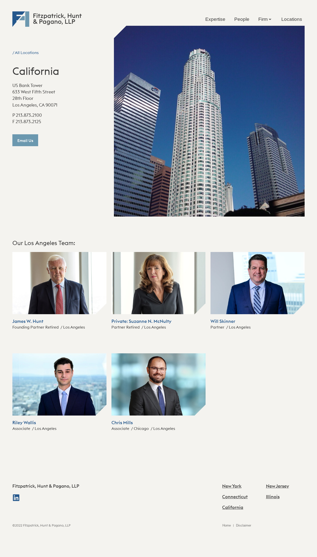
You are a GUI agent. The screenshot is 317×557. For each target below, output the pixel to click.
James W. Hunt (27, 321)
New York (231, 486)
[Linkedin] (16, 497)
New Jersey (277, 486)
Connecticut (235, 497)
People (241, 19)
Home (226, 525)
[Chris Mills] (158, 414)
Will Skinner (223, 321)
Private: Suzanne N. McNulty (141, 321)
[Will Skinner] (258, 312)
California (232, 507)
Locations (291, 19)
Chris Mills (122, 422)
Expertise (215, 19)
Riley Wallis (24, 422)
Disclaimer (243, 525)
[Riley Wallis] (59, 414)
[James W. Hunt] (59, 312)
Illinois (273, 497)
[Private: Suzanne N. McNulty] (158, 312)
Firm (263, 19)
